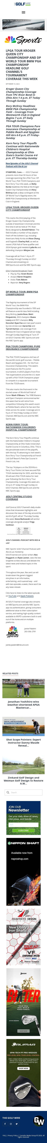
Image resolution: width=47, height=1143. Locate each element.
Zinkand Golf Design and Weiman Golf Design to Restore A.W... (23, 780)
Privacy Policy (13, 1135)
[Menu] (23, 12)
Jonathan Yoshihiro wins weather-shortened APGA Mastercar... (23, 704)
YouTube (12, 596)
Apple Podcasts (27, 596)
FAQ (4, 1135)
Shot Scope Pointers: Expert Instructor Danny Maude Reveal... (23, 742)
